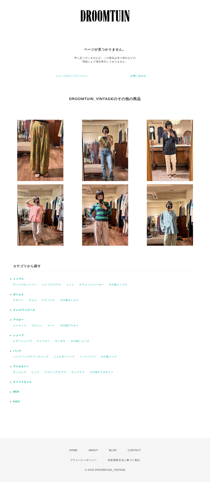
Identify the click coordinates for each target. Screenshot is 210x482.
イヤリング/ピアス (55, 372)
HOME (73, 450)
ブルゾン (36, 325)
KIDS (16, 401)
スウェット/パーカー (91, 284)
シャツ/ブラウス (51, 284)
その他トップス (118, 284)
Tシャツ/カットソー (25, 284)
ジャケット (19, 325)
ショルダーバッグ (64, 356)
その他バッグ (109, 356)
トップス (18, 278)
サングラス (78, 372)
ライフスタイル (22, 382)
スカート (18, 300)
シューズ (18, 335)
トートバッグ (88, 356)
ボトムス (18, 294)
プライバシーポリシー (83, 460)
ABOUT (93, 450)
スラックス (48, 300)
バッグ (17, 350)
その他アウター (69, 325)
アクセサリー (21, 366)
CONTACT (134, 450)
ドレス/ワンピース (24, 310)
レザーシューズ (22, 341)
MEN (16, 391)
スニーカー (43, 341)
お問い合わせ (138, 75)
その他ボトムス (69, 300)
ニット (70, 284)
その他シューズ (80, 341)
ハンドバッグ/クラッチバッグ (31, 356)
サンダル (60, 341)
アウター (18, 319)
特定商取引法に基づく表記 (124, 460)
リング (35, 372)
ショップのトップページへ (72, 75)
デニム (33, 300)
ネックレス (19, 372)
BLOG (113, 450)
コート (51, 325)
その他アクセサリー (102, 372)
